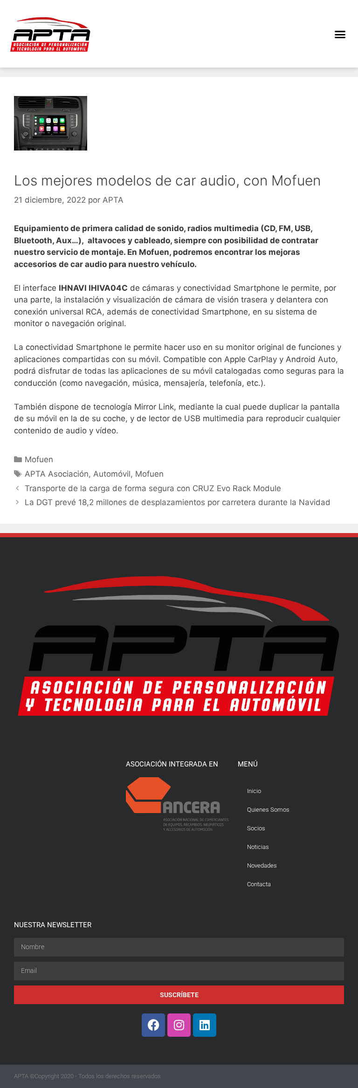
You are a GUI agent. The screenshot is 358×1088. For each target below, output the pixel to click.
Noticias (258, 846)
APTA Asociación (57, 474)
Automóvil (112, 474)
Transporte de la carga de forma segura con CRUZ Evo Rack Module (153, 488)
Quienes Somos (268, 809)
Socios (256, 828)
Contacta (259, 884)
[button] (340, 34)
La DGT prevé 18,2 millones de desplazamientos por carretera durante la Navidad (177, 502)
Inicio (254, 790)
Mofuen (39, 459)
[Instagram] (179, 1025)
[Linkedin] (204, 1025)
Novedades (262, 865)
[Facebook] (153, 1025)
